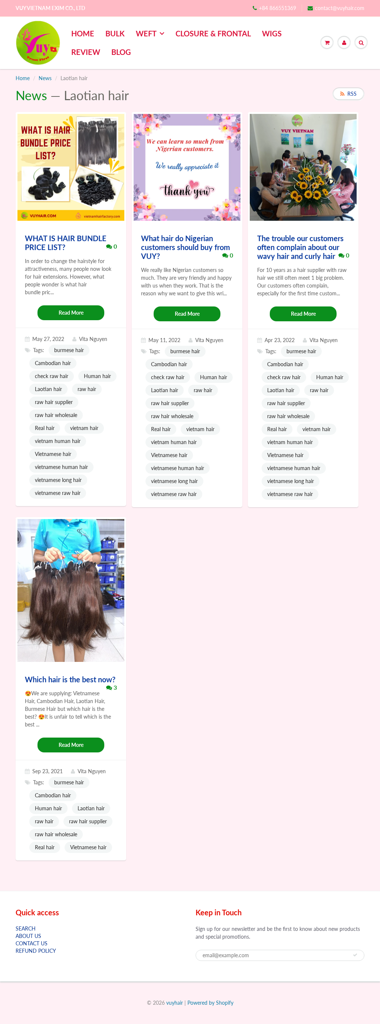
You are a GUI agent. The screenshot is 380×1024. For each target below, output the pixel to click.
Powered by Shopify (210, 1003)
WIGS (272, 33)
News (45, 78)
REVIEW (85, 51)
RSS (352, 94)
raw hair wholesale (56, 415)
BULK (115, 33)
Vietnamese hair (53, 454)
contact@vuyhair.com (339, 8)
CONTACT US (32, 943)
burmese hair (69, 350)
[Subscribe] (355, 955)
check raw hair (51, 376)
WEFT (146, 33)
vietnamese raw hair (58, 493)
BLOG (121, 51)
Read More (71, 312)
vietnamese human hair (61, 467)
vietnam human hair (58, 441)
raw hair (87, 389)
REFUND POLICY (36, 951)
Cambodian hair (53, 363)
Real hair (45, 428)
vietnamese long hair (58, 480)
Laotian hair (48, 389)
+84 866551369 (277, 8)
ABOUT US (28, 936)
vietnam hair (84, 428)
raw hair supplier (54, 402)
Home (23, 78)
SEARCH (26, 928)
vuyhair (174, 1003)
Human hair (97, 376)
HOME (82, 33)
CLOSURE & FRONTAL (213, 33)
